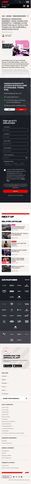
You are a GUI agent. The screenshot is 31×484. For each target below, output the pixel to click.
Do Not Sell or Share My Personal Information (13, 433)
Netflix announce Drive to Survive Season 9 (18, 267)
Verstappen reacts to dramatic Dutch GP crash (19, 250)
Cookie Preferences (7, 443)
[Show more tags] (28, 16)
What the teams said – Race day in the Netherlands (20, 234)
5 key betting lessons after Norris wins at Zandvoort (18, 227)
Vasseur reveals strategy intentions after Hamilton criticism (18, 259)
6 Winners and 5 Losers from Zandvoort (19, 244)
